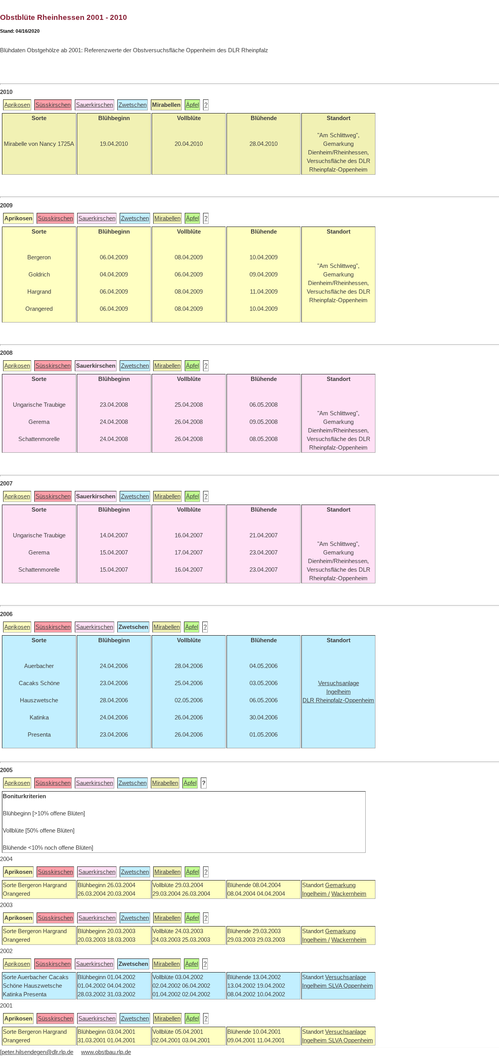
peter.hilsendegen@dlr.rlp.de (37, 1052)
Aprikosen (17, 105)
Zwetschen (133, 105)
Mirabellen (167, 218)
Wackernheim (348, 894)
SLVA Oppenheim (350, 986)
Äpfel (192, 105)
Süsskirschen (53, 105)
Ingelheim (315, 986)
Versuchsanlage (345, 977)
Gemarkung (340, 885)
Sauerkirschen (94, 105)
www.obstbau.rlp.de (106, 1052)
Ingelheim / (316, 894)
